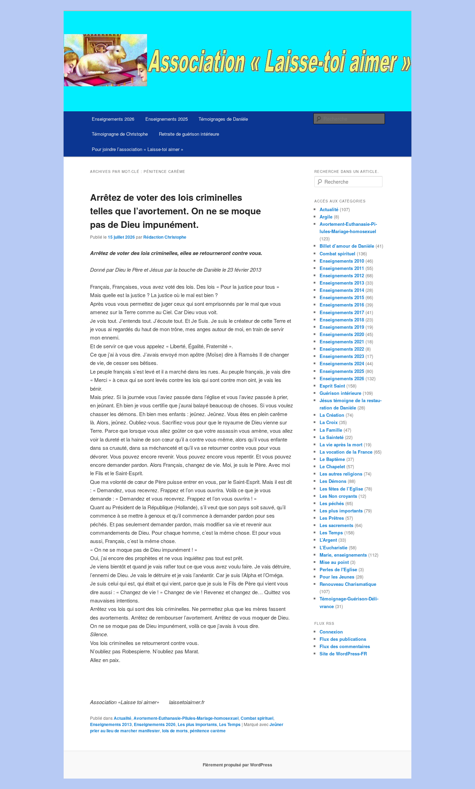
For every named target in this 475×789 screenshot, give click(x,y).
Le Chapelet (332, 466)
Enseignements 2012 (342, 275)
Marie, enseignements (343, 554)
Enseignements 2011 (342, 268)
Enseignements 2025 (166, 118)
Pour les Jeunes (337, 576)
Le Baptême (332, 459)
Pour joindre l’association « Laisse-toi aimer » (137, 149)
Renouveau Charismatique (348, 584)
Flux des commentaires (345, 646)
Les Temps (230, 724)
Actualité (122, 718)
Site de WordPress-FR (343, 653)
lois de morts (175, 730)
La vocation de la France (346, 451)
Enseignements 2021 (342, 341)
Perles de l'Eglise (338, 569)
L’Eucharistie (333, 547)
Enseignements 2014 (342, 290)
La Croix (329, 422)
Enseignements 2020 (342, 334)
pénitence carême (208, 730)
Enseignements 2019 (342, 327)
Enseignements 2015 (342, 297)
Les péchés (332, 503)
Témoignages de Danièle (223, 118)
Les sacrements (336, 525)
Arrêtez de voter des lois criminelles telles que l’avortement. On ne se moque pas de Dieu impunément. (175, 211)
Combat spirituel (257, 718)
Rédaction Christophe (164, 237)
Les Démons (333, 481)
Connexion (331, 631)
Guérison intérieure (340, 393)
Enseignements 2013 (111, 724)
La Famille (331, 430)
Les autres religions (341, 473)
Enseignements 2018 (342, 319)
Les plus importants (197, 724)
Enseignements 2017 (342, 312)
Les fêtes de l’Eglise (341, 488)
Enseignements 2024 (342, 363)
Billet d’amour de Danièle (347, 245)
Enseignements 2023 (342, 356)
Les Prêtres (332, 518)
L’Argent (328, 539)
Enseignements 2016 (342, 304)
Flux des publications (343, 639)
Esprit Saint (332, 385)
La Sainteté (332, 437)
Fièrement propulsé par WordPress (237, 765)
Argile (326, 216)
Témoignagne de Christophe (120, 133)
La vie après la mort (341, 444)
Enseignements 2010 (342, 260)
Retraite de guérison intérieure (189, 133)
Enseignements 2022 (342, 348)
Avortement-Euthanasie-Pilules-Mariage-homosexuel (186, 718)
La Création (332, 415)
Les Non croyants (338, 496)
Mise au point (334, 562)
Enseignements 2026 (113, 118)
